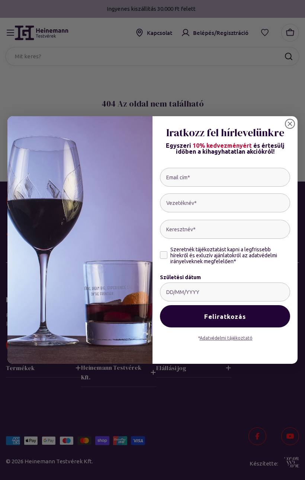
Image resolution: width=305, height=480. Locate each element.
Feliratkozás (225, 316)
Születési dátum (180, 277)
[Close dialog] (290, 123)
